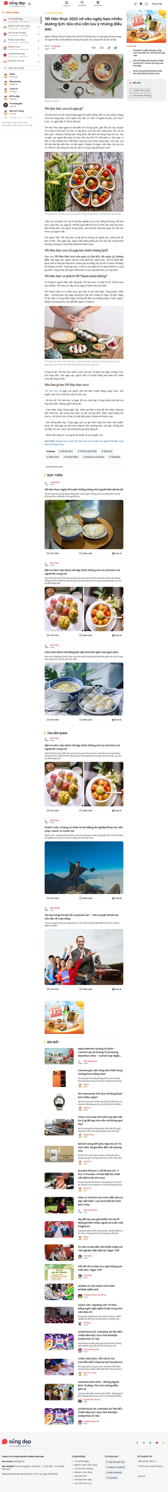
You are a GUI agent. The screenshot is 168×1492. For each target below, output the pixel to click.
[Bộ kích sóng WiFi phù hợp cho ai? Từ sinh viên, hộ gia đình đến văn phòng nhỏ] (59, 1154)
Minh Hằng (54, 563)
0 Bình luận (87, 553)
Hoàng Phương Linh (91, 1349)
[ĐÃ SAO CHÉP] (109, 48)
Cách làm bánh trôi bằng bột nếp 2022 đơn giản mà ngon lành (81, 652)
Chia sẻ (118, 553)
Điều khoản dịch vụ (147, 1461)
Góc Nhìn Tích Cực (82, 1483)
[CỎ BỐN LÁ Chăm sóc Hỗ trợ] (80, 1296)
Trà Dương (87, 1256)
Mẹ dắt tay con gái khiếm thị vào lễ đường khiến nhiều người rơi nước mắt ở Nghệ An (100, 1223)
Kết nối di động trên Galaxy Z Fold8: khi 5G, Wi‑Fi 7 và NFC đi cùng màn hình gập (148, 63)
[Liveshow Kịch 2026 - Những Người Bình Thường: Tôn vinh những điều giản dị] (59, 1392)
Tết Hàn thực (51, 391)
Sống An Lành (80, 1476)
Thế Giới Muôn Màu (83, 1479)
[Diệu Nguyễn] (47, 909)
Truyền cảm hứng (140, 90)
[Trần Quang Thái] (80, 1062)
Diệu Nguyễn (55, 908)
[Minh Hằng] (47, 564)
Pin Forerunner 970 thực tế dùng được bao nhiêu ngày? (100, 1095)
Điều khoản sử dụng (9, 125)
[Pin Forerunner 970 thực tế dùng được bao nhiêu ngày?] (59, 1102)
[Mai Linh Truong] (80, 1374)
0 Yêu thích (54, 553)
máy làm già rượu (116, 1462)
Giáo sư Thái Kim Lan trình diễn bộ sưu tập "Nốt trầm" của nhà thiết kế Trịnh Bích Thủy (100, 1201)
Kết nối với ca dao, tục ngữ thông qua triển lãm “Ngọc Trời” (100, 1268)
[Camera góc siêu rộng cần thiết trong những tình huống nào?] (59, 1079)
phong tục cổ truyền (94, 456)
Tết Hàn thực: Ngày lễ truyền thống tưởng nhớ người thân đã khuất (84, 489)
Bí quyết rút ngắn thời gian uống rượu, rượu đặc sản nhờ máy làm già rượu (149, 53)
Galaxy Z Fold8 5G (116, 1467)
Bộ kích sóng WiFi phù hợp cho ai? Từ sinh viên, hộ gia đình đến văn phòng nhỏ (100, 1147)
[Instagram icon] (143, 1443)
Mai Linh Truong (89, 1373)
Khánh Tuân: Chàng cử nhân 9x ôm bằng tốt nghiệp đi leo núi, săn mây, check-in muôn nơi (84, 829)
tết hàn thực (67, 451)
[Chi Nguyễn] (47, 483)
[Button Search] (29, 4)
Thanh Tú (87, 1108)
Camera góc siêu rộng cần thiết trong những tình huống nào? (100, 1072)
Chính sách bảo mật (25, 125)
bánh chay (53, 456)
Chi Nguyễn (55, 46)
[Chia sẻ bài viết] (135, 3)
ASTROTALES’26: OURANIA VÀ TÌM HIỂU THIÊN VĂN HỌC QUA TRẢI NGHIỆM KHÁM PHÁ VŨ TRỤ (100, 1335)
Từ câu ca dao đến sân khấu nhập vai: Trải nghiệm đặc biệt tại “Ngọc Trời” (100, 1248)
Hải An (86, 1084)
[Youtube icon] (156, 1443)
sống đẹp (115, 456)
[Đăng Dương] (80, 1136)
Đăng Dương (88, 1134)
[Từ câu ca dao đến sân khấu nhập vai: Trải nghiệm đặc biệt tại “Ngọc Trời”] (59, 1252)
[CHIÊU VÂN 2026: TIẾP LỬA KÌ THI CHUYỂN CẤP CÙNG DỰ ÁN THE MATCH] (59, 1367)
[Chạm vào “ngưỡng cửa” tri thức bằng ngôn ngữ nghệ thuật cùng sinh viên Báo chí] (59, 1315)
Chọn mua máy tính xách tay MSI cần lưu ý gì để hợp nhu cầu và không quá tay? (100, 1120)
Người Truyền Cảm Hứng (85, 1465)
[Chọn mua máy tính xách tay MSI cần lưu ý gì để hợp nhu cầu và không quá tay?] (59, 1127)
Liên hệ (141, 1476)
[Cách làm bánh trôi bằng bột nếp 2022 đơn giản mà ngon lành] (84, 689)
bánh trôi (107, 451)
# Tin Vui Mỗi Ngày (54, 13)
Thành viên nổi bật (15, 68)
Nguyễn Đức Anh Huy (91, 1399)
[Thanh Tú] (80, 1109)
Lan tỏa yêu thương (141, 95)
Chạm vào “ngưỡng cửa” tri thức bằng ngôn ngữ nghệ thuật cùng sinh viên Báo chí (100, 1308)
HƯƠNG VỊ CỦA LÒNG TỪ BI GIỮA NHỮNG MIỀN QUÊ (96, 1287)
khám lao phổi (115, 1472)
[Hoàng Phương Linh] (80, 1350)
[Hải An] (80, 1085)
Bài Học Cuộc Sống (83, 1472)
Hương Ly (87, 1322)
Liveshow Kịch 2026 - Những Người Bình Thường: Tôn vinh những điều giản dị (98, 1385)
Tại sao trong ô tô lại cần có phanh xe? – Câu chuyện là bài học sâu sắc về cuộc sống (82, 916)
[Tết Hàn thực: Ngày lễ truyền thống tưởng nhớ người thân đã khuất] (84, 524)
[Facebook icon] (137, 1443)
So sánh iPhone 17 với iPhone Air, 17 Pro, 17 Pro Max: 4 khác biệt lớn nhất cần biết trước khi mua (99, 1174)
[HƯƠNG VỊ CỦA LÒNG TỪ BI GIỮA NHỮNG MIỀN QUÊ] (59, 1292)
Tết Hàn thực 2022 (88, 451)
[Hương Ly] (80, 1324)
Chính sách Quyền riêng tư (150, 1466)
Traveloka (112, 1477)
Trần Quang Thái (90, 1061)
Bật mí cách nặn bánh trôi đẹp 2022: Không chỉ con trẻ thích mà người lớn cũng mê (82, 572)
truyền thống (72, 456)
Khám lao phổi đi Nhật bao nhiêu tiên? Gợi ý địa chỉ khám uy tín (147, 72)
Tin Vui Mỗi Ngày (81, 1461)
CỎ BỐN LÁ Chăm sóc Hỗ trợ (94, 1295)
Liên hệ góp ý (6, 122)
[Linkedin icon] (150, 1443)
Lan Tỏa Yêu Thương (83, 1468)
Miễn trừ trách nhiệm (20, 122)
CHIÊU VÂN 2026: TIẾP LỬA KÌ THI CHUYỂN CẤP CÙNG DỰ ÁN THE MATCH (100, 1360)
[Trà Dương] (80, 1257)
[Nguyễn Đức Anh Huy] (80, 1401)
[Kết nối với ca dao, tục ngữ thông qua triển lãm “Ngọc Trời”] (59, 1272)
